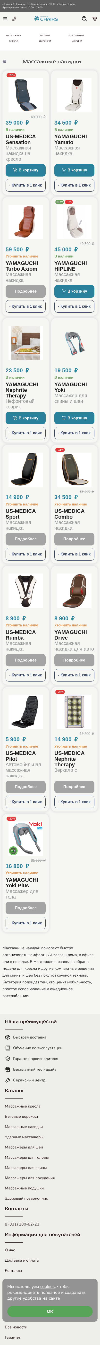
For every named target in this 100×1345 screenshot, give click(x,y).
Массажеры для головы (27, 1157)
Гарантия (13, 1337)
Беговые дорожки (21, 1116)
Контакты (13, 1270)
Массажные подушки (24, 1188)
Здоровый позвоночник (26, 1198)
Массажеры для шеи (24, 1147)
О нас (10, 1250)
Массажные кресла (23, 1106)
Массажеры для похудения (30, 1178)
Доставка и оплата (22, 1260)
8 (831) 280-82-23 (22, 1224)
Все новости (16, 1327)
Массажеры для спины (26, 1167)
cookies (47, 1286)
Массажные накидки (24, 1126)
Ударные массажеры (24, 1137)
